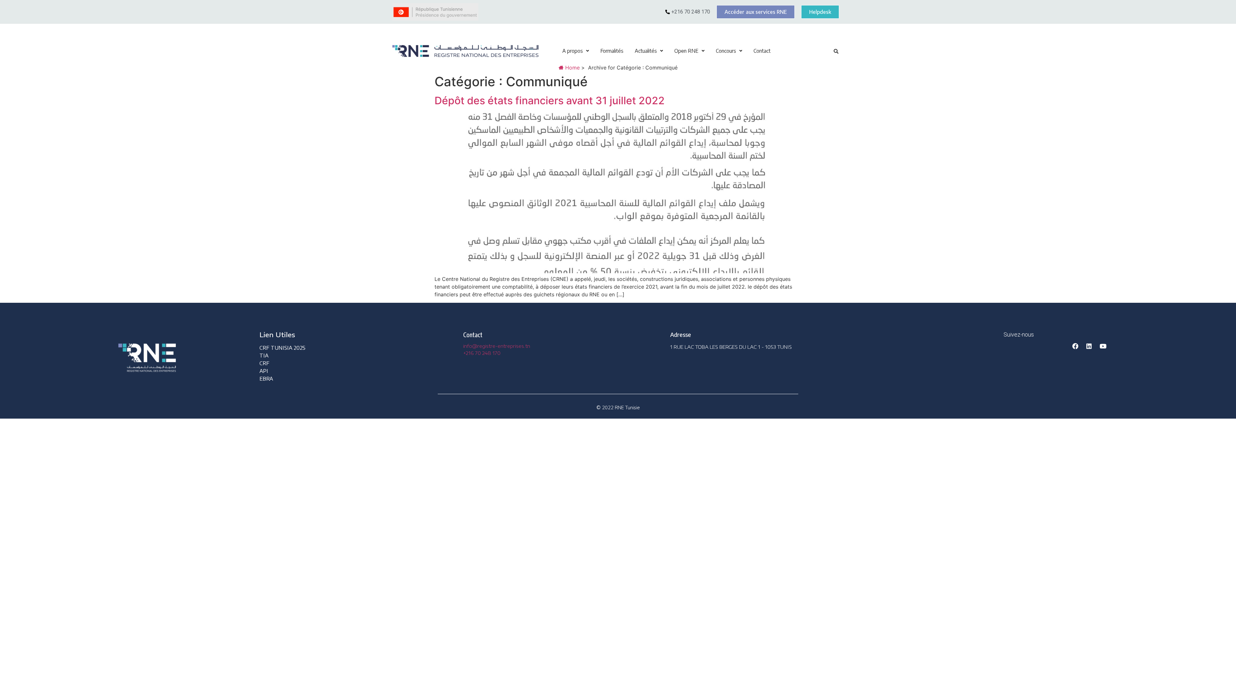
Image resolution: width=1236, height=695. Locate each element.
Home (572, 67)
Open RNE (686, 51)
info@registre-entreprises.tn (496, 346)
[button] (575, 50)
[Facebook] (1075, 346)
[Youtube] (1103, 346)
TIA (263, 355)
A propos (572, 51)
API (263, 371)
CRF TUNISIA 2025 (282, 348)
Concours (726, 51)
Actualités (646, 51)
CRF (264, 363)
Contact (762, 51)
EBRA (266, 378)
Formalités (611, 51)
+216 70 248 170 (482, 353)
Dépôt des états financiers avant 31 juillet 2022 (550, 100)
